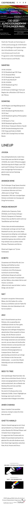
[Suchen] (17, 3)
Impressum (18, 500)
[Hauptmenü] (20, 3)
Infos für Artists (19, 498)
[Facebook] (26, 3)
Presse (4, 500)
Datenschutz (10, 500)
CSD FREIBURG (8, 3)
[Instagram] (23, 3)
